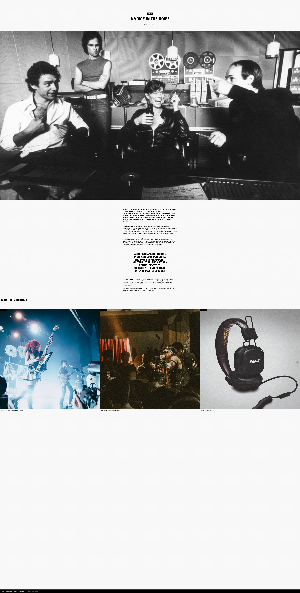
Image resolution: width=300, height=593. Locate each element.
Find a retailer (285, 3)
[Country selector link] (296, 3)
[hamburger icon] (296, 7)
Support (284, 7)
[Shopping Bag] (293, 7)
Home (2, 591)
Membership (278, 3)
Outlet (292, 3)
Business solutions (269, 3)
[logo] (6, 6)
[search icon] (288, 7)
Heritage (150, 13)
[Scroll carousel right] (297, 362)
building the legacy (19, 591)
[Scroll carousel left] (2, 362)
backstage (9, 591)
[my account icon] (291, 7)
